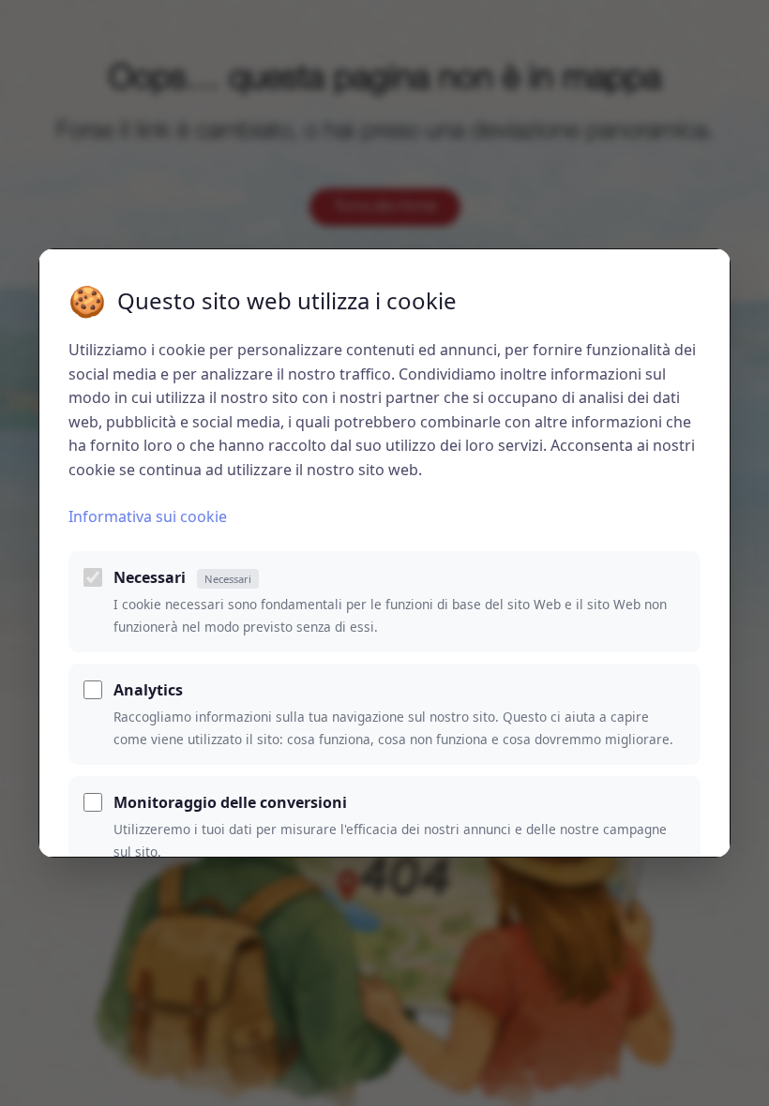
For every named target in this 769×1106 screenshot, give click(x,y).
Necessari (182, 577)
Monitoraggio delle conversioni (230, 802)
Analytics (148, 690)
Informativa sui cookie (147, 516)
